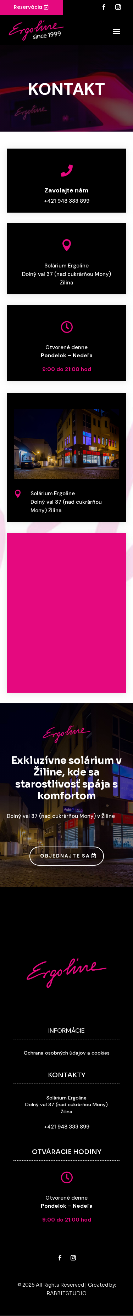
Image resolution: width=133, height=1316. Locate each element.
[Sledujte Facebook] (104, 7)
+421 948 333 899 (66, 200)
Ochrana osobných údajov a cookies (67, 1053)
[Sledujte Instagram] (118, 7)
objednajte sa (65, 856)
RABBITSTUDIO (66, 1293)
